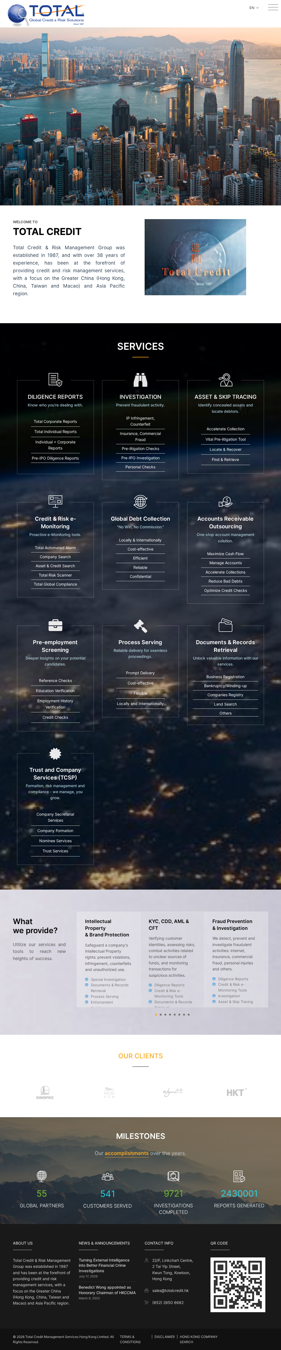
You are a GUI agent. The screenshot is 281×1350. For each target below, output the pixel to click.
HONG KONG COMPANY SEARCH (199, 1339)
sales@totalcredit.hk (170, 1290)
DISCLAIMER (164, 1337)
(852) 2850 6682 (168, 1302)
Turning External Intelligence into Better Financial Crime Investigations (104, 1265)
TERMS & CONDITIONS (130, 1339)
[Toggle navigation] (273, 7)
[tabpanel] (172, 959)
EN (252, 7)
